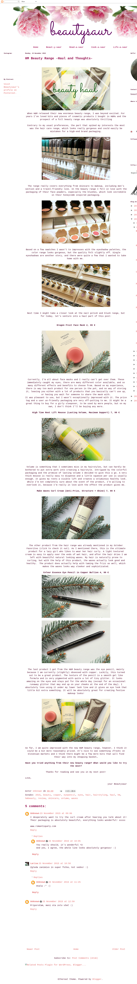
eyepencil (69, 795)
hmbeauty (30, 798)
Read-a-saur (76, 47)
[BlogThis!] (68, 791)
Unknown (34, 813)
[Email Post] (61, 791)
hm (119, 795)
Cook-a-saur (98, 47)
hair (88, 795)
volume (65, 798)
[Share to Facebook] (72, 791)
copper (57, 795)
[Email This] (66, 791)
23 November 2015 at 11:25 (64, 882)
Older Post (118, 949)
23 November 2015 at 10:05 (64, 841)
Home (35, 47)
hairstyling (100, 795)
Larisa (34, 863)
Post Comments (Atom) (85, 958)
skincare (53, 798)
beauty (47, 795)
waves (74, 798)
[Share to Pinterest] (74, 791)
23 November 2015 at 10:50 (55, 863)
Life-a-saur (120, 47)
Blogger (96, 979)
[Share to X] (70, 791)
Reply (33, 830)
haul (112, 795)
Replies (38, 836)
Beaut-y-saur (54, 47)
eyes (80, 795)
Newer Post (33, 949)
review (42, 798)
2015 (38, 795)
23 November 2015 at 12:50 (58, 901)
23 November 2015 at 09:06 (56, 813)
